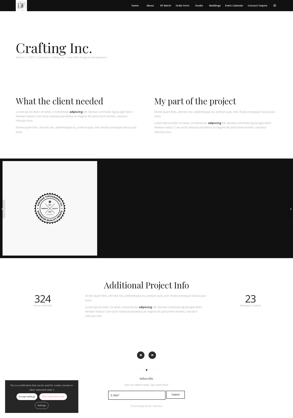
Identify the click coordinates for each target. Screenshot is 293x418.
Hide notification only (53, 396)
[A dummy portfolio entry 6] (290, 209)
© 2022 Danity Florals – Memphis (146, 406)
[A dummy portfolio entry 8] (2, 209)
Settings (42, 405)
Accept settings (27, 396)
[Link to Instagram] (274, 5)
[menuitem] (135, 5)
